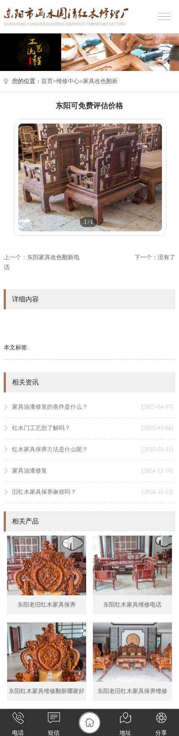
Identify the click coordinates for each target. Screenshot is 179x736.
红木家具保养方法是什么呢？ (93, 449)
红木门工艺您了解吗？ (93, 428)
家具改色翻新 (100, 81)
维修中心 (68, 81)
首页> (48, 81)
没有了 (166, 257)
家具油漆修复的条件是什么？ (93, 407)
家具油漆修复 (93, 471)
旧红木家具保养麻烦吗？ (93, 492)
